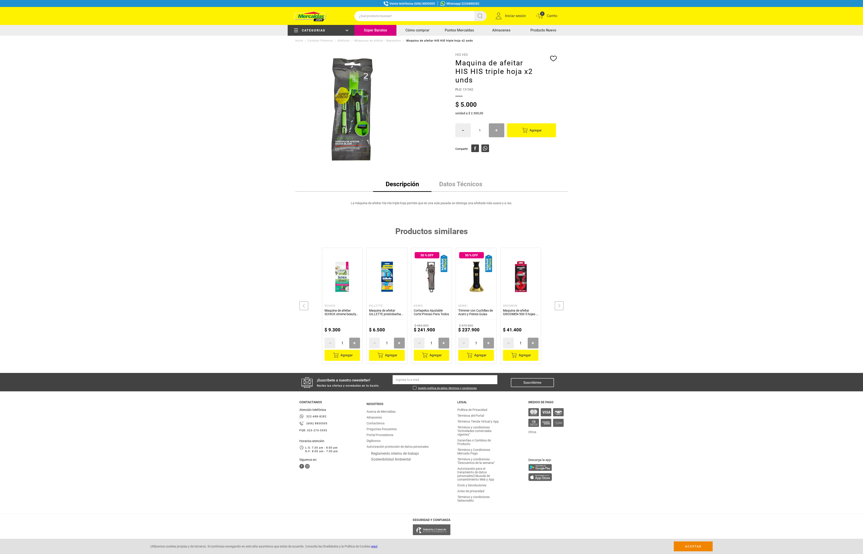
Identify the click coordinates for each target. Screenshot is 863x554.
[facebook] (475, 148)
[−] (463, 130)
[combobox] (420, 16)
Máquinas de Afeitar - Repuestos (377, 40)
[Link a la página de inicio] (299, 40)
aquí (374, 546)
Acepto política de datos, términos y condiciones (447, 388)
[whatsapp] (485, 148)
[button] (303, 305)
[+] (496, 130)
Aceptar (693, 546)
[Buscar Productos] (481, 16)
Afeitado (344, 40)
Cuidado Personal (320, 40)
